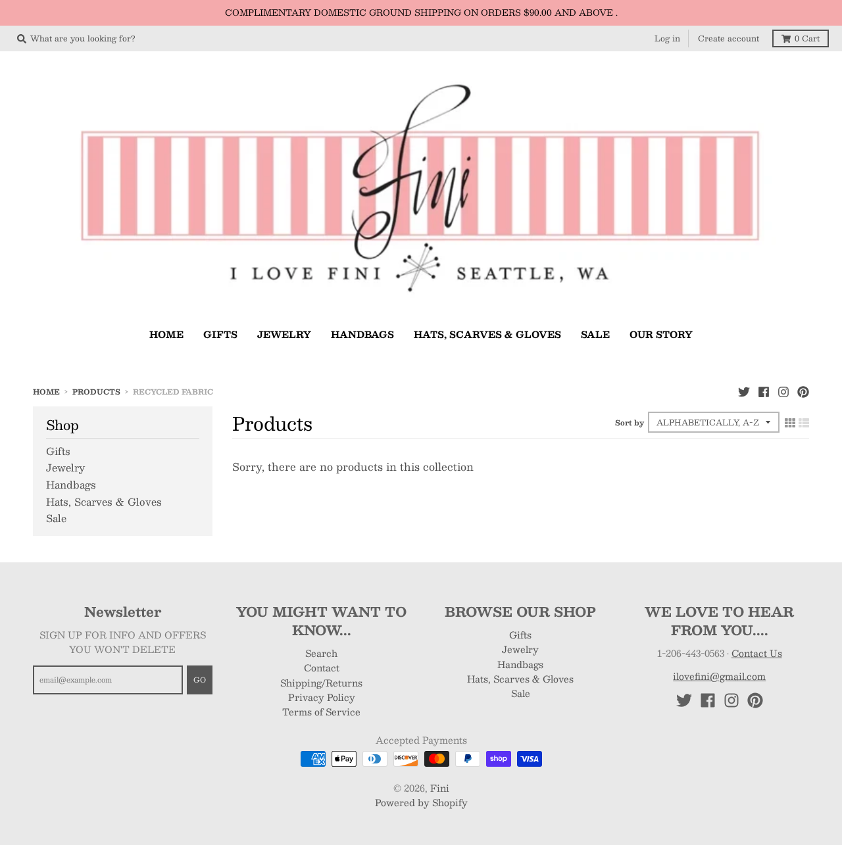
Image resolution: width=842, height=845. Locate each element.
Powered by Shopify (421, 802)
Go (199, 679)
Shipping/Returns (321, 682)
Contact (321, 667)
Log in (667, 38)
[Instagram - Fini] (783, 391)
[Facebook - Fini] (764, 391)
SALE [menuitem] (595, 334)
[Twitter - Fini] (744, 391)
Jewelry (65, 467)
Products (96, 391)
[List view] (804, 422)
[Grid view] (790, 422)
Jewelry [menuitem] (284, 334)
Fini (439, 788)
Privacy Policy (321, 697)
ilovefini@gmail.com (719, 676)
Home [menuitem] (166, 334)
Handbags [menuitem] (362, 334)
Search (321, 653)
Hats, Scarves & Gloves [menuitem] (487, 334)
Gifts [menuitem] (220, 334)
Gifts (58, 451)
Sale (56, 518)
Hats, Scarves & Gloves (104, 501)
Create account (728, 38)
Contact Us (756, 653)
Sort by (629, 422)
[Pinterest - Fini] (803, 391)
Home (46, 391)
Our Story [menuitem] (661, 334)
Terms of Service (321, 711)
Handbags (71, 484)
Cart (807, 38)
